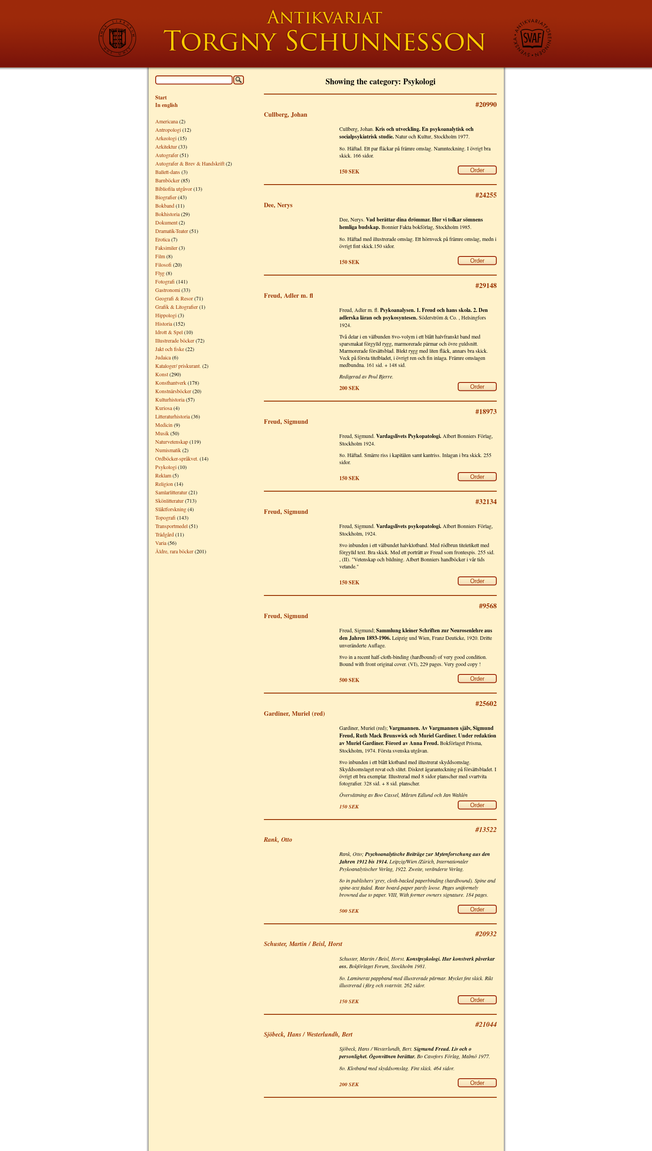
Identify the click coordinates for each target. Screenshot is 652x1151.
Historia (163, 323)
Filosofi (163, 264)
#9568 (488, 605)
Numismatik (168, 449)
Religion (164, 483)
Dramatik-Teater (171, 230)
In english (166, 105)
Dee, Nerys (278, 204)
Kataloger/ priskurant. (178, 365)
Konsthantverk (170, 382)
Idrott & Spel (169, 331)
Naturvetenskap (171, 441)
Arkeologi (166, 138)
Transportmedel (171, 525)
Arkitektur (166, 146)
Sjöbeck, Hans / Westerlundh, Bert (308, 1034)
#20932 (486, 933)
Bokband (164, 205)
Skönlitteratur (169, 500)
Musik (162, 433)
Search (238, 80)
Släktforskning (170, 508)
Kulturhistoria (170, 399)
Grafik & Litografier (176, 306)
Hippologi (166, 315)
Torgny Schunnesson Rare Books (326, 33)
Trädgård (164, 534)
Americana (166, 121)
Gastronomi (167, 289)
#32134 (486, 501)
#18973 (486, 411)
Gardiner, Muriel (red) (294, 713)
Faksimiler (166, 247)
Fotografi (165, 281)
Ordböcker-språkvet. (176, 458)
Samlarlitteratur (171, 492)
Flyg (160, 272)
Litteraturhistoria (172, 416)
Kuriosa (163, 407)
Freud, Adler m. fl (288, 295)
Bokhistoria (167, 213)
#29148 (486, 285)
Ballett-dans (167, 171)
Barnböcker (167, 180)
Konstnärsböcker (173, 390)
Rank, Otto (278, 839)
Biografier (166, 197)
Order (477, 170)
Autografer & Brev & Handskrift (189, 163)
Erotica (162, 239)
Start (161, 97)
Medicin (164, 424)
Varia (160, 542)
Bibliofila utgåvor (173, 188)
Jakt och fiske (169, 348)
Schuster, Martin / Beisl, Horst (303, 943)
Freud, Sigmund (286, 421)
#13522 (486, 829)
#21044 (486, 1024)
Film (160, 256)
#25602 (486, 703)
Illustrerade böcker (174, 340)
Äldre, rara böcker (174, 551)
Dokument (166, 222)
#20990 (486, 104)
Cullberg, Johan (285, 114)
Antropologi (168, 129)
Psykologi (166, 466)
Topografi (165, 517)
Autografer (166, 154)
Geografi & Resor (174, 298)
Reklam (163, 475)
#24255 (486, 194)
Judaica (163, 357)
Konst (161, 374)
